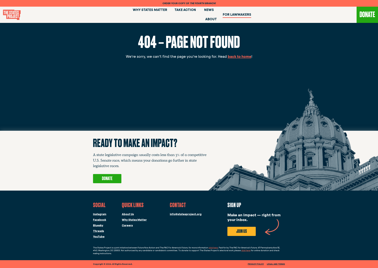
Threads (98, 231)
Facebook (99, 219)
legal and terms (276, 264)
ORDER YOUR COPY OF (189, 3)
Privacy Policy (256, 264)
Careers (127, 225)
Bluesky (98, 225)
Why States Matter (134, 219)
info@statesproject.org (186, 214)
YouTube (99, 236)
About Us (128, 214)
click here (213, 247)
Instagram (99, 214)
